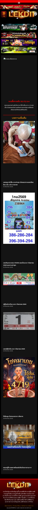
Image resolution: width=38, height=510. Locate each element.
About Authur (8, 506)
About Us (30, 506)
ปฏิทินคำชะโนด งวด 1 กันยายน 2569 (14, 304)
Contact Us (24, 506)
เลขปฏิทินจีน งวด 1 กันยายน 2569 (14, 349)
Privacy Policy (17, 506)
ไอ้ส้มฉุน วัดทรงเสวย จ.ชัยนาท (13, 416)
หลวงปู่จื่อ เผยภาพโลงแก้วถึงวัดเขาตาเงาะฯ (17, 467)
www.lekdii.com (27, 508)
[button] (19, 2)
